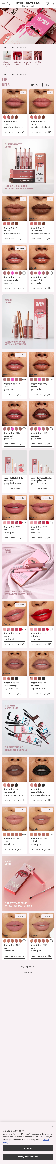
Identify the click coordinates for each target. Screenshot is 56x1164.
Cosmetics (11, 47)
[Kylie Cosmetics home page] (28, 4)
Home (4, 47)
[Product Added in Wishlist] (47, 3)
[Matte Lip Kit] (14, 819)
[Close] (52, 1126)
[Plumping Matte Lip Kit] (14, 101)
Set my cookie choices (28, 1157)
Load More (28, 972)
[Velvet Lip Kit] (14, 507)
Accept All (28, 1148)
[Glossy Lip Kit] (14, 257)
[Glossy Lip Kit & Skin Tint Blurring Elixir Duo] (41, 462)
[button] (4, 3)
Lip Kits (23, 47)
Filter (48, 84)
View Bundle (14, 488)
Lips (18, 47)
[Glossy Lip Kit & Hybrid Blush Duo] (14, 462)
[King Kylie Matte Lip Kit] (14, 663)
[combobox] (35, 85)
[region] (28, 1143)
